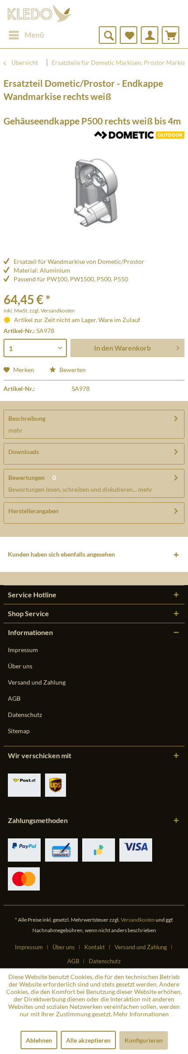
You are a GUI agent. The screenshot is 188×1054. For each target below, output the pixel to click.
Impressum (23, 649)
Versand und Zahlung (37, 682)
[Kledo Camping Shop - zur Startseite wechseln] (39, 13)
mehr (15, 430)
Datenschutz (25, 714)
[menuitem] (26, 35)
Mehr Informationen (141, 1014)
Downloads (23, 451)
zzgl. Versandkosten (52, 310)
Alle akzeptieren (88, 1040)
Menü (34, 34)
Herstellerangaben (33, 511)
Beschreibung (26, 418)
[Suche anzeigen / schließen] (107, 35)
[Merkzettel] (128, 35)
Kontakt (94, 947)
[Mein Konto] (149, 35)
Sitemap (19, 731)
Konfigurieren (144, 1040)
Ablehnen (39, 1040)
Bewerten (72, 369)
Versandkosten (138, 919)
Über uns (20, 666)
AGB (14, 698)
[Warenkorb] (170, 35)
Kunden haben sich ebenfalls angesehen (61, 554)
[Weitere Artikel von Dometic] (139, 138)
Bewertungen (26, 477)
